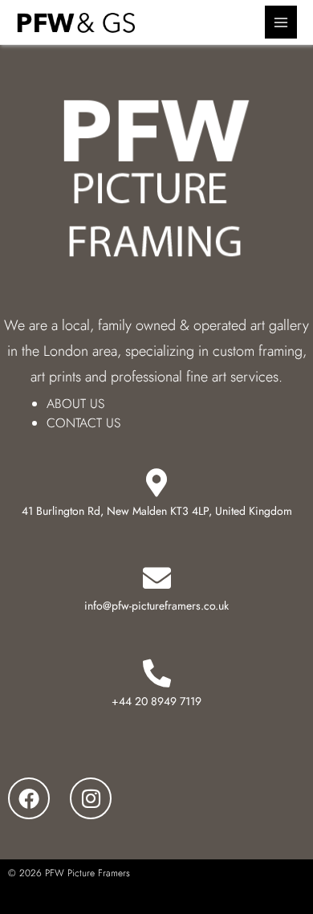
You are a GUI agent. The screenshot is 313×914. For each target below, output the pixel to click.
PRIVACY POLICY (67, 900)
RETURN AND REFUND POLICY (243, 900)
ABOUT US (75, 403)
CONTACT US (83, 423)
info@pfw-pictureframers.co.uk (156, 606)
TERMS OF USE (141, 900)
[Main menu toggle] (281, 22)
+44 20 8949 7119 (156, 701)
